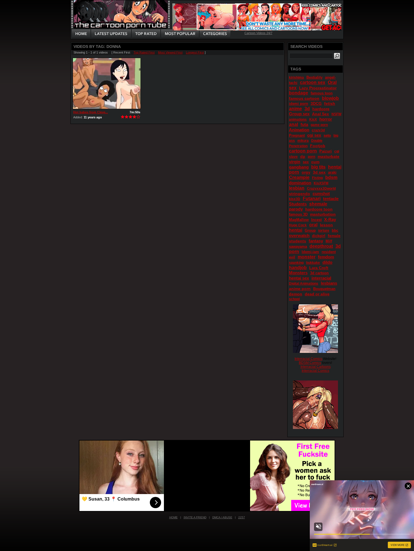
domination (300, 182)
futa (304, 124)
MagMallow (299, 220)
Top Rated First (144, 52)
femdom (326, 257)
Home (173, 517)
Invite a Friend (195, 517)
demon (295, 294)
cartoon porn (303, 151)
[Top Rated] (146, 34)
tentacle (331, 198)
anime (295, 108)
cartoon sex (312, 82)
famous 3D (298, 214)
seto (327, 135)
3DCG (316, 103)
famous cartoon (304, 98)
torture (323, 231)
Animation (299, 129)
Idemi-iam (310, 252)
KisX (313, 119)
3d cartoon (319, 273)
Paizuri (325, 151)
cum (315, 162)
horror (325, 119)
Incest (316, 220)
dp (302, 156)
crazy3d (318, 130)
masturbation (323, 214)
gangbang (299, 167)
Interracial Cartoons (316, 367)
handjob (298, 267)
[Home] (81, 34)
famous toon (322, 93)
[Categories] (215, 34)
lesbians (329, 283)
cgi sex (314, 135)
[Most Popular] (180, 34)
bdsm (331, 177)
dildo (327, 262)
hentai (295, 230)
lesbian (296, 188)
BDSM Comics (310, 363)
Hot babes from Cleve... (90, 112)
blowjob (330, 98)
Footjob (317, 145)
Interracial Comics (308, 359)
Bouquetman (324, 289)
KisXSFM (321, 183)
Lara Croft (318, 267)
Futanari (311, 198)
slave (293, 157)
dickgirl (318, 236)
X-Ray (330, 219)
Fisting (317, 178)
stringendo (299, 193)
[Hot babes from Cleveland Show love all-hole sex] (107, 83)
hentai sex (299, 278)
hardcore (321, 109)
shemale (318, 204)
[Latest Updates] (111, 34)
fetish (329, 103)
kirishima (296, 77)
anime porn (300, 288)
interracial (321, 278)
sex (306, 162)
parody (296, 209)
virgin (294, 161)
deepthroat (321, 246)
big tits (318, 167)
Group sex (299, 113)
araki (332, 172)
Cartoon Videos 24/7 (258, 33)
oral (313, 224)
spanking (296, 263)
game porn (319, 125)
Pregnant (297, 135)
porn (311, 157)
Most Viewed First (170, 52)
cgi (336, 151)
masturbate (328, 156)
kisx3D (294, 199)
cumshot (321, 193)
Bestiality (314, 77)
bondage (298, 92)
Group (310, 230)
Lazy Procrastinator (318, 88)
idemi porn (298, 103)
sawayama (298, 246)
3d (307, 108)
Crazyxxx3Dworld (321, 189)
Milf (329, 241)
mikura (303, 141)
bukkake (313, 263)
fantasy (316, 240)
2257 (241, 517)
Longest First (195, 52)
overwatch (299, 235)
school (294, 299)
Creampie (299, 177)
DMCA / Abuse (222, 517)
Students (298, 204)
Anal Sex (320, 114)
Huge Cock (298, 225)
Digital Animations (303, 284)
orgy (306, 172)
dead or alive (317, 294)
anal (293, 124)
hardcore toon (319, 209)
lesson (326, 225)
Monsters (298, 272)
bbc (335, 230)
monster (306, 257)
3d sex (319, 172)
